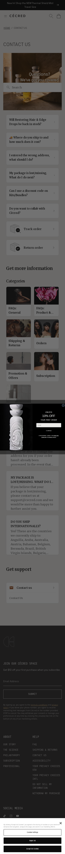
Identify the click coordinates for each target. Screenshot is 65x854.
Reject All (32, 840)
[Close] (61, 823)
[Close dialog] (63, 405)
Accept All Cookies (32, 849)
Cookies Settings (32, 832)
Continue (48, 430)
